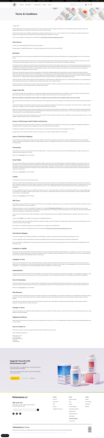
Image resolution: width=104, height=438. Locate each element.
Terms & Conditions (73, 418)
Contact (87, 399)
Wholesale (87, 404)
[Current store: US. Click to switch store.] (86, 4)
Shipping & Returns (73, 413)
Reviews (44, 4)
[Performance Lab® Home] (14, 5)
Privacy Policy (22, 155)
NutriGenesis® (37, 4)
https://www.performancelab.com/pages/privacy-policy (59, 228)
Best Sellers (28, 4)
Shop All (22, 4)
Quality (70, 404)
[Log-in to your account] (88, 4)
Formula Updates (73, 406)
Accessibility (72, 416)
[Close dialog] (7, 435)
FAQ (54, 404)
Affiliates (87, 406)
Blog (70, 401)
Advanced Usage (72, 399)
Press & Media (88, 401)
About (49, 4)
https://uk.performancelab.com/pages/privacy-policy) (52, 37)
